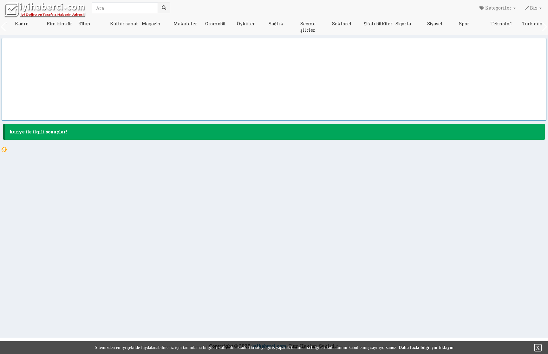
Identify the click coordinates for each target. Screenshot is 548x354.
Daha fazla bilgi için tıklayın (426, 347)
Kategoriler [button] (498, 8)
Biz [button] (533, 8)
